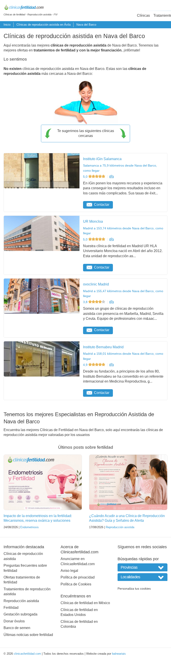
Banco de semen (17, 628)
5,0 (85, 176)
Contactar (101, 204)
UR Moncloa (93, 221)
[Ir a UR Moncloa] (111, 239)
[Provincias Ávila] (142, 567)
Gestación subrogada (20, 614)
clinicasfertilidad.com (27, 653)
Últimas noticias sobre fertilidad (28, 635)
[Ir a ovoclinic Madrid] (111, 302)
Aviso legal (69, 570)
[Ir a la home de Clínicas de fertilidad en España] (30, 8)
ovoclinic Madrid (96, 284)
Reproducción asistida (120, 527)
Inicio (7, 24)
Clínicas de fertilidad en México (85, 603)
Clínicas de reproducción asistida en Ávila (43, 24)
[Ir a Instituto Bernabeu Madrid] (111, 364)
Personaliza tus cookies (134, 588)
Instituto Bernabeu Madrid (103, 347)
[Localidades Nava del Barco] (142, 577)
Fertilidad (11, 607)
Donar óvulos (14, 621)
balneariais (119, 653)
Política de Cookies (76, 584)
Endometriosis (29, 527)
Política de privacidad (78, 577)
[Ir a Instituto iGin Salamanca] (111, 176)
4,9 (85, 365)
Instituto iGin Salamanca (102, 159)
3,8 (85, 302)
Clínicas (143, 15)
